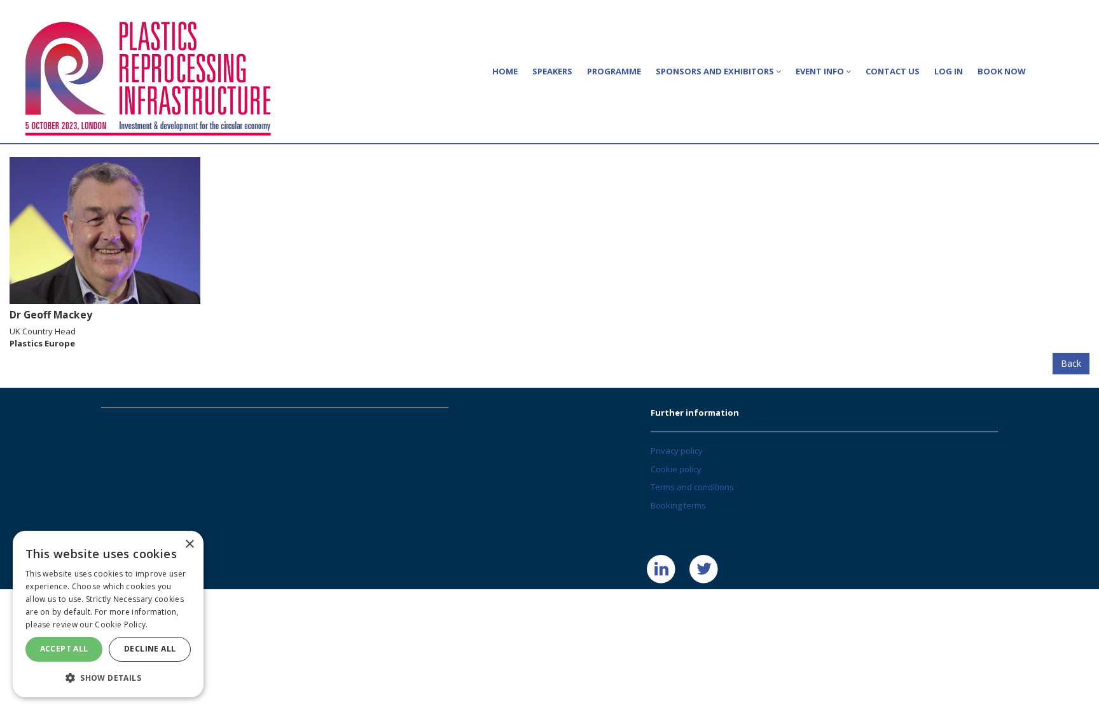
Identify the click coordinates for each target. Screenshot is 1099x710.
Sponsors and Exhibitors (716, 71)
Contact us (893, 71)
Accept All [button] (64, 648)
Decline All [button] (150, 648)
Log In (948, 71)
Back (1071, 363)
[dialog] (108, 614)
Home (505, 71)
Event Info (821, 71)
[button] (108, 677)
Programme (614, 71)
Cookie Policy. (121, 624)
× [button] (189, 544)
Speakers (552, 71)
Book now (1002, 71)
